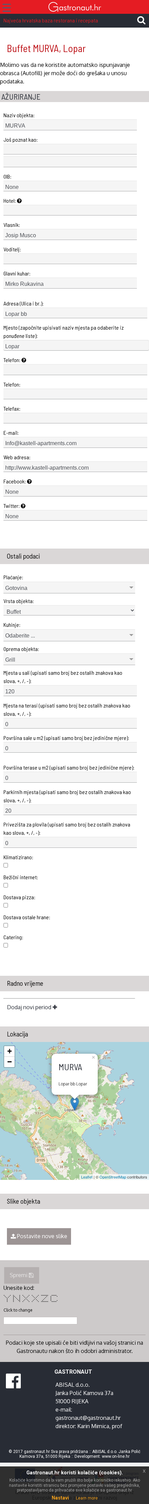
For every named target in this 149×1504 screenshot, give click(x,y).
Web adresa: (16, 457)
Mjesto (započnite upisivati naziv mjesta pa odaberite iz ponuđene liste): (63, 331)
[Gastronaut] (74, 8)
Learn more (87, 1498)
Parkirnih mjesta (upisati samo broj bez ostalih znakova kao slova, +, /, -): (67, 796)
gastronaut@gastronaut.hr (88, 1417)
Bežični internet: (20, 877)
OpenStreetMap (112, 1177)
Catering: (13, 937)
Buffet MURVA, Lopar (46, 48)
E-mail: (11, 432)
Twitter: (12, 505)
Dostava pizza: (19, 897)
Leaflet (87, 1177)
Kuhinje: (11, 624)
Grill (10, 660)
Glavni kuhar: (16, 273)
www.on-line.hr (116, 1456)
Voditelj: (12, 249)
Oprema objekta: (21, 648)
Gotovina (16, 588)
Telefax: (11, 408)
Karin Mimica (93, 1426)
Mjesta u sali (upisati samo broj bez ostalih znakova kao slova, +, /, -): (62, 676)
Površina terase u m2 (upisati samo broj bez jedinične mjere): (68, 767)
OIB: (7, 176)
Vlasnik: (11, 224)
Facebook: (15, 481)
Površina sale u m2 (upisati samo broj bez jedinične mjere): (66, 737)
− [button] (9, 1061)
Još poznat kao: (20, 139)
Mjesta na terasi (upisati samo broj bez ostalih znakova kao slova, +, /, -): (66, 709)
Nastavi (60, 1498)
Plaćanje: (13, 577)
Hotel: (10, 200)
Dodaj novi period (30, 1007)
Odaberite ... (20, 636)
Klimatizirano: (18, 857)
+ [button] (9, 1051)
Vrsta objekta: (18, 601)
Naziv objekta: (19, 115)
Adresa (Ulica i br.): (23, 303)
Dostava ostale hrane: (26, 917)
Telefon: (12, 360)
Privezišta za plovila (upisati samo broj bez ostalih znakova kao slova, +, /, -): (66, 828)
